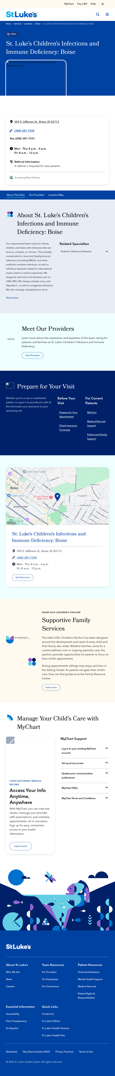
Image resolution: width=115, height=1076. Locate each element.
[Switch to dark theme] (103, 4)
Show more (12, 298)
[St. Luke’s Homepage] (18, 946)
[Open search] (97, 14)
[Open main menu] (106, 14)
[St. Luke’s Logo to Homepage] (22, 14)
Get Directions (23, 577)
